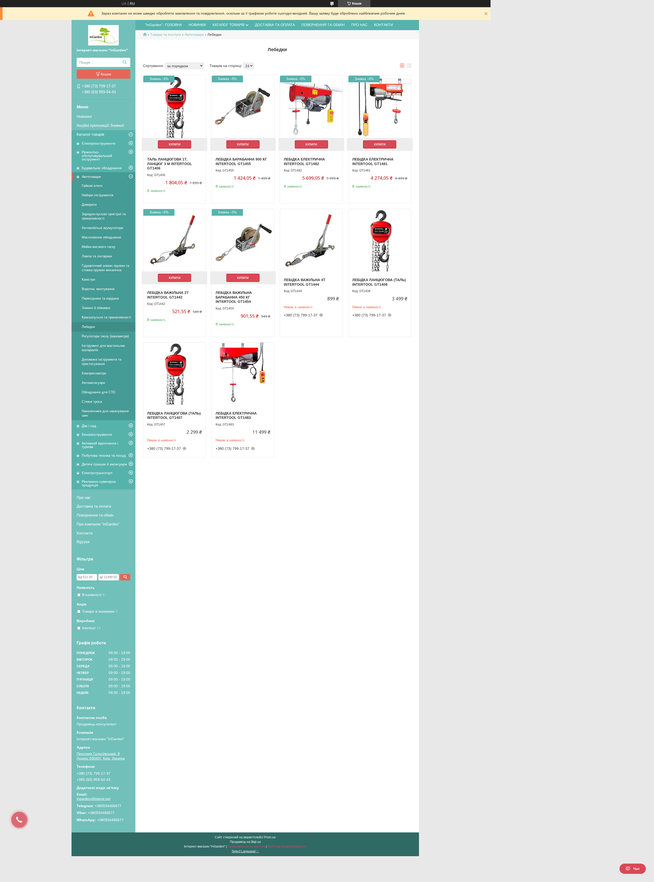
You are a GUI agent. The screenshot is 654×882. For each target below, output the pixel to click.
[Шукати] (124, 62)
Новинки (84, 116)
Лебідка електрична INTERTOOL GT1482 (304, 161)
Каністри (88, 279)
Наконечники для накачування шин (105, 413)
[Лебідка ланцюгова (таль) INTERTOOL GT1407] (174, 373)
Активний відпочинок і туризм (100, 445)
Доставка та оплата (94, 506)
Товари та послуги (165, 34)
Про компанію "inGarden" (98, 524)
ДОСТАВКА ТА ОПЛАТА (275, 25)
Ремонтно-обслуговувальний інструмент (97, 155)
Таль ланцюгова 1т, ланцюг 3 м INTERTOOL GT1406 (169, 163)
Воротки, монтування (98, 289)
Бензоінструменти (97, 434)
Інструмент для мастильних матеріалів (103, 348)
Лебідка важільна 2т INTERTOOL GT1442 (168, 295)
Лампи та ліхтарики (97, 256)
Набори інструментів (97, 195)
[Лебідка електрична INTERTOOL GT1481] (379, 107)
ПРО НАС (359, 25)
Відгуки (83, 542)
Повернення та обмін (95, 515)
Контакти (84, 533)
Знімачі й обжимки (96, 308)
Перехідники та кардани (100, 298)
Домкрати (89, 205)
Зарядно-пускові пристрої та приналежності (104, 216)
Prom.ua (270, 837)
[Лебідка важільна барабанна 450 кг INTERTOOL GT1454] (243, 240)
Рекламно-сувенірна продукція (99, 483)
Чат (636, 869)
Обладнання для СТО (98, 392)
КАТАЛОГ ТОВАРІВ (228, 25)
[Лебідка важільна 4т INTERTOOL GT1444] (311, 240)
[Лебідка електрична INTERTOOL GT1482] (311, 107)
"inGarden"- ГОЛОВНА (163, 25)
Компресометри (94, 373)
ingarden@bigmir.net (93, 799)
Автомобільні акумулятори (102, 228)
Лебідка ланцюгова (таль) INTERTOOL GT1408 (379, 282)
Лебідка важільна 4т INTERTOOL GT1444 (304, 282)
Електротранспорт (97, 473)
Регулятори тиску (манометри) (105, 336)
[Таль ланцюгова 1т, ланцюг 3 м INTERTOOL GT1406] (174, 107)
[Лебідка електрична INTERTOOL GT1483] (243, 373)
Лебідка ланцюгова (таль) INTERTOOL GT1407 (174, 415)
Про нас (84, 497)
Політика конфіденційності (287, 846)
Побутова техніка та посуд (104, 455)
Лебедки (88, 327)
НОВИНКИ (197, 25)
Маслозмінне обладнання (101, 237)
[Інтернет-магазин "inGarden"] (103, 35)
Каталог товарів (90, 134)
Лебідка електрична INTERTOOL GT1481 (372, 161)
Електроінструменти (98, 143)
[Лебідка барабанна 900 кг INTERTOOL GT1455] (243, 107)
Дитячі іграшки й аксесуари (104, 464)
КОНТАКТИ (383, 25)
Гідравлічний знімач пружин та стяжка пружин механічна (105, 268)
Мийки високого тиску (98, 247)
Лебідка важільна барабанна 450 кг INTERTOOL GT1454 (234, 297)
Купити (174, 144)
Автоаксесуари (93, 383)
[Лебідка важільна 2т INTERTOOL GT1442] (174, 240)
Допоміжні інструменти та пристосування (101, 362)
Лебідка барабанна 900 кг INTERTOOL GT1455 (241, 161)
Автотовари (91, 177)
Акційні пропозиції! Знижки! (100, 125)
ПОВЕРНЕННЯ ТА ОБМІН (323, 25)
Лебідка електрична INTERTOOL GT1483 (236, 415)
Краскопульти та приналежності (106, 317)
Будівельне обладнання (102, 168)
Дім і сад (89, 426)
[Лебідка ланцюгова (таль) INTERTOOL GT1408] (379, 240)
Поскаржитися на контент (246, 846)
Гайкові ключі (92, 186)
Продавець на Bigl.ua (245, 842)
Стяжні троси (92, 402)
